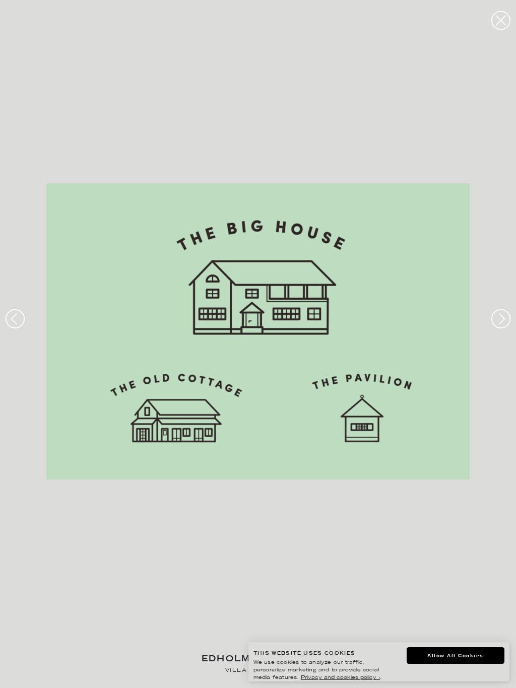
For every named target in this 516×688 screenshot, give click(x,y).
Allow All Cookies (455, 655)
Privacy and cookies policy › (340, 677)
